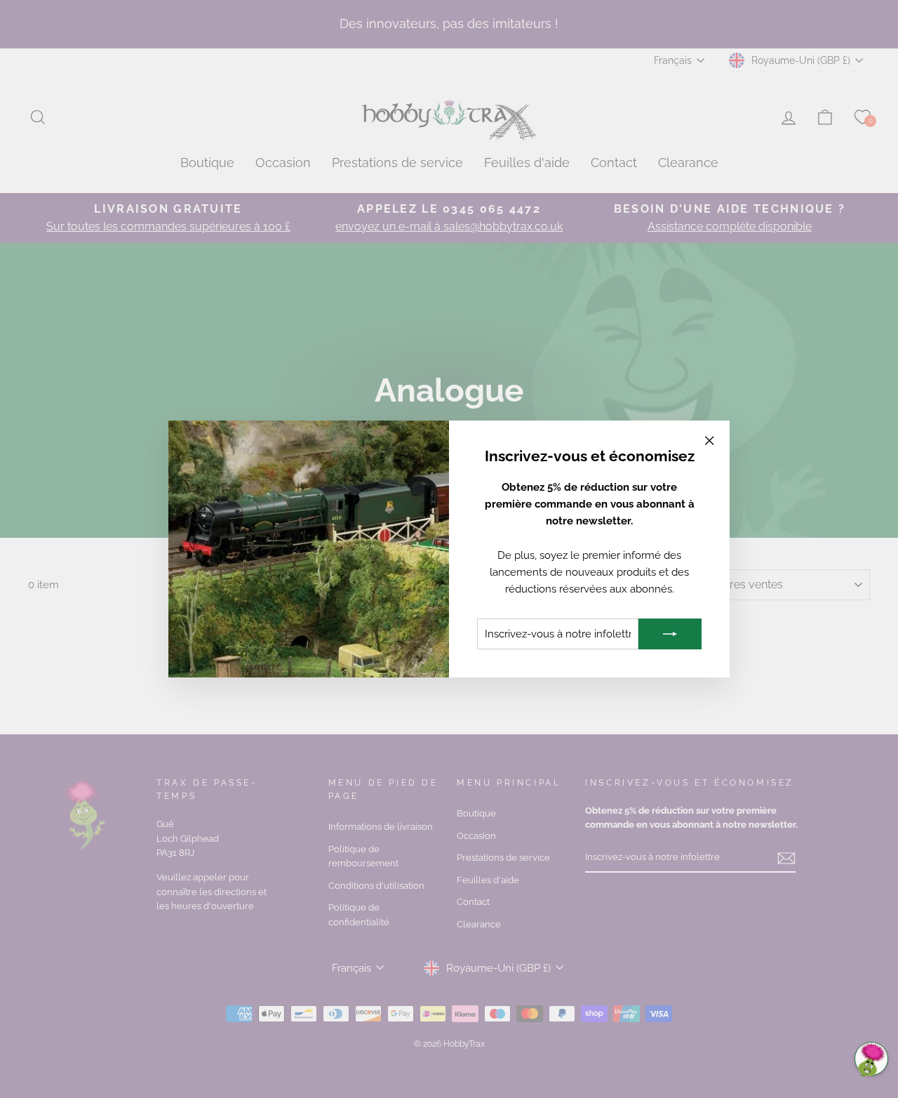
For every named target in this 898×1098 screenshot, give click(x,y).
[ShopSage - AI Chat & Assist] (871, 1059)
